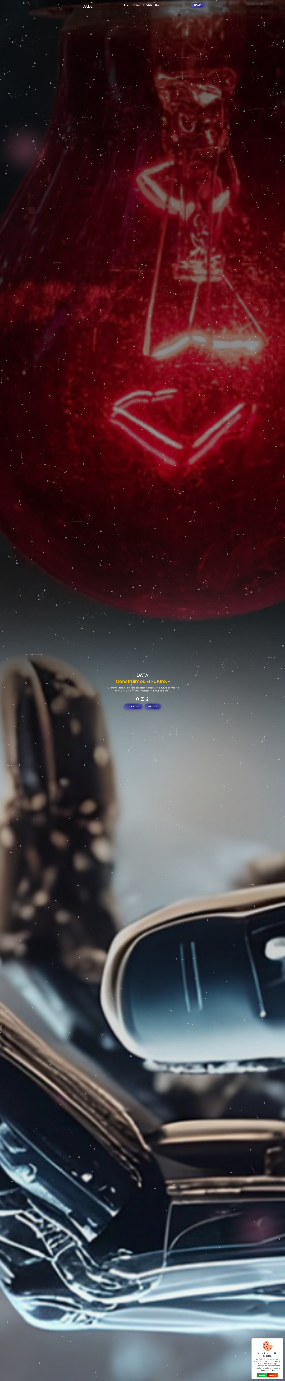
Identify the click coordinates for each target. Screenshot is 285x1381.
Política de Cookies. (267, 1370)
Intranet (197, 5)
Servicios (136, 5)
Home (126, 5)
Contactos (133, 706)
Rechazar (272, 1375)
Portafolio (147, 5)
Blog (157, 5)
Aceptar (262, 1375)
